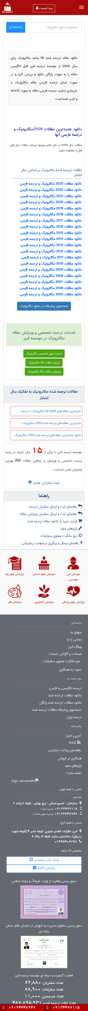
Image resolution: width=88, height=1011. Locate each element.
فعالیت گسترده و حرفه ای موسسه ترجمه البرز (44, 976)
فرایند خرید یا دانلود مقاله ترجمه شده (53, 521)
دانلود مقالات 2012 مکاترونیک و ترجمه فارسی (51, 251)
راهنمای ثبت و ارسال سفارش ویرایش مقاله (49, 514)
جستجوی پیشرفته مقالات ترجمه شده (57, 710)
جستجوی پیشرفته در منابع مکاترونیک (44, 306)
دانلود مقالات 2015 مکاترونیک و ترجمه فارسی (51, 233)
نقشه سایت (74, 773)
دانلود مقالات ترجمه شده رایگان (61, 703)
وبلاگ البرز (75, 647)
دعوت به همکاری (70, 670)
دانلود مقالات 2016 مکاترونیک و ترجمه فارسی (51, 227)
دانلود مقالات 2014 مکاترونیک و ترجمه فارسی (51, 239)
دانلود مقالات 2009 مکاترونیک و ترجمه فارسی (51, 270)
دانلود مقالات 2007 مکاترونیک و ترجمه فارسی (51, 282)
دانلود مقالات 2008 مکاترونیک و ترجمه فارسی (51, 276)
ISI (18, 460)
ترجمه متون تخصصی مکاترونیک (44, 353)
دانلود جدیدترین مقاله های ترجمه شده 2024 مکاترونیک (48, 435)
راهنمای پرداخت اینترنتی (64, 750)
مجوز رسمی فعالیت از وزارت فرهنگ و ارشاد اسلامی (44, 881)
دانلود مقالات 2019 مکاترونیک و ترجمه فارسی (51, 208)
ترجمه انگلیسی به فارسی (65, 688)
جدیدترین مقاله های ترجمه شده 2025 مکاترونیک (51, 423)
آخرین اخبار (74, 736)
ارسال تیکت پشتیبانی (46, 860)
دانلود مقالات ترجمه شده (65, 695)
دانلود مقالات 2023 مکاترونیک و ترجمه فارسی (51, 184)
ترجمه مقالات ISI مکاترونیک (44, 362)
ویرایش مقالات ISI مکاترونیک (44, 371)
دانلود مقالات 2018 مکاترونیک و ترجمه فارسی (51, 214)
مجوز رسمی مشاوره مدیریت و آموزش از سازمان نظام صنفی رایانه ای (44, 928)
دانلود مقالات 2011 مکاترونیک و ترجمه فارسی (51, 257)
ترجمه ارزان (74, 717)
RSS (72, 743)
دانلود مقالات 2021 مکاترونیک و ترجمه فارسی (51, 196)
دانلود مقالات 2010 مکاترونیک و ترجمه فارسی (51, 263)
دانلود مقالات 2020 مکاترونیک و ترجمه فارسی (51, 202)
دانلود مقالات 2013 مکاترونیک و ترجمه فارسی (51, 245)
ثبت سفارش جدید (45, 482)
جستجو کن (15, 27)
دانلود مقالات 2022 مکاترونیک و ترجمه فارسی (51, 190)
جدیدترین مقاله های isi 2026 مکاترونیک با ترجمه (51, 411)
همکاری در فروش (70, 758)
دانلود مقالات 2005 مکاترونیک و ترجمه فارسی (51, 294)
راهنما (44, 496)
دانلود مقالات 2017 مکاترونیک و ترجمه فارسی (51, 221)
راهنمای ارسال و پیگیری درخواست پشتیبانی (51, 543)
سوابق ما (76, 633)
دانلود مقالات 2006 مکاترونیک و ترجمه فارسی (51, 288)
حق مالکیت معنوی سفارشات (59, 536)
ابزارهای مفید (69, 528)
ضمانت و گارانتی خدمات (65, 654)
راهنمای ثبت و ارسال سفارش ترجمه (53, 507)
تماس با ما (74, 640)
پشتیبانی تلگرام (46, 868)
